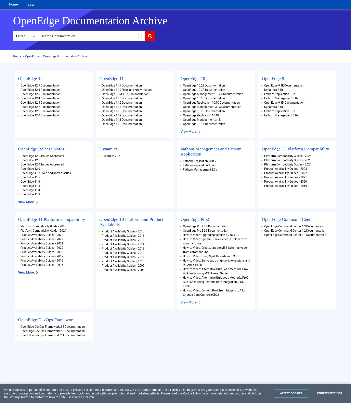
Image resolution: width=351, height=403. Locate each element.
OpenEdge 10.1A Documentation (204, 124)
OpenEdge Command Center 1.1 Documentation (295, 235)
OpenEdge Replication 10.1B (201, 115)
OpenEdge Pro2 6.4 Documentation (205, 226)
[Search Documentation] (150, 36)
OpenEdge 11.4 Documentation (122, 106)
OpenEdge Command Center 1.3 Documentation (295, 226)
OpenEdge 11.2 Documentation (122, 115)
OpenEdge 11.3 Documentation (122, 111)
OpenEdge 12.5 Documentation (41, 94)
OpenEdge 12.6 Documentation (41, 89)
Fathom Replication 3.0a (279, 94)
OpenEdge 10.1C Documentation (204, 98)
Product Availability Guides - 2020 (285, 181)
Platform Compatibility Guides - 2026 (287, 156)
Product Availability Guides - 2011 (123, 257)
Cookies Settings (329, 393)
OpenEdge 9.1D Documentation (284, 102)
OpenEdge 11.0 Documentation (122, 124)
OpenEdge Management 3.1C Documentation (212, 106)
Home (13, 4)
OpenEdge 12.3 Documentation (41, 102)
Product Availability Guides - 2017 (42, 256)
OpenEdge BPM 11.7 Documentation (125, 94)
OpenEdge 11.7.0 (31, 177)
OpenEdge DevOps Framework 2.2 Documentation (53, 331)
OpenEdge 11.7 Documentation (122, 85)
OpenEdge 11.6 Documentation (122, 98)
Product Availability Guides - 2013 (123, 248)
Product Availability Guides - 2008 (123, 270)
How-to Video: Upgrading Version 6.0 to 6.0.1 (211, 235)
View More (188, 132)
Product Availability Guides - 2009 (123, 265)
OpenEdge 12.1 (30, 160)
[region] (175, 393)
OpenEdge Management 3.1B (202, 119)
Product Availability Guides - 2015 (42, 264)
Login (32, 5)
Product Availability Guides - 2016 (42, 260)
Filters (20, 36)
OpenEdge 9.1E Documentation (284, 85)
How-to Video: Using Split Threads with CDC (210, 256)
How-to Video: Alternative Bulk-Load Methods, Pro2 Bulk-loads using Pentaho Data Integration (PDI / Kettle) (215, 282)
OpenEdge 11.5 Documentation (122, 102)
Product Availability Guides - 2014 (123, 244)
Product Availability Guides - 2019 (285, 185)
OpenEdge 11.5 (30, 185)
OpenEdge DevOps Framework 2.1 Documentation (53, 335)
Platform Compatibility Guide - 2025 (43, 226)
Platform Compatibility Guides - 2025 (287, 160)
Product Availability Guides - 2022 (285, 173)
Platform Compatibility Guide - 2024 (43, 230)
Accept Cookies (291, 393)
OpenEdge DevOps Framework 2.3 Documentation (53, 326)
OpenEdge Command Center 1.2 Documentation (295, 230)
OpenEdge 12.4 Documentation (41, 98)
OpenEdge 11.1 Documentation (122, 119)
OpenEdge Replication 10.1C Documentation (211, 102)
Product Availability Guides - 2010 (123, 261)
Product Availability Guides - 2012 (123, 252)
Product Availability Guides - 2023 (285, 168)
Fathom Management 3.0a (281, 98)
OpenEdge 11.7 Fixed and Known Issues (127, 89)
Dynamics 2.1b (273, 89)
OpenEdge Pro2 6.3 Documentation (205, 230)
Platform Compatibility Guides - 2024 (287, 164)
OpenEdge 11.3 (30, 194)
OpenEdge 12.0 (30, 168)
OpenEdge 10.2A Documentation (204, 89)
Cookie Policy (192, 393)
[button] (140, 36)
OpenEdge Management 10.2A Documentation (213, 94)
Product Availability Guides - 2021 (285, 177)
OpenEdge (32, 56)
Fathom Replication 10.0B (199, 161)
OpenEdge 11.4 (30, 190)
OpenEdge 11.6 (30, 181)
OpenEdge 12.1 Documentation (41, 111)
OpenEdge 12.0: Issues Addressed (42, 164)
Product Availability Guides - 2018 (42, 252)
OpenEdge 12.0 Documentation (41, 115)
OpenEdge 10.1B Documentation (204, 111)
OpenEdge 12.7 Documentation (41, 85)
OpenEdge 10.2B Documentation (204, 85)
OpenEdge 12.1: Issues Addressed (42, 156)
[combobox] (86, 36)
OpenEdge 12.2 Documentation (41, 106)
